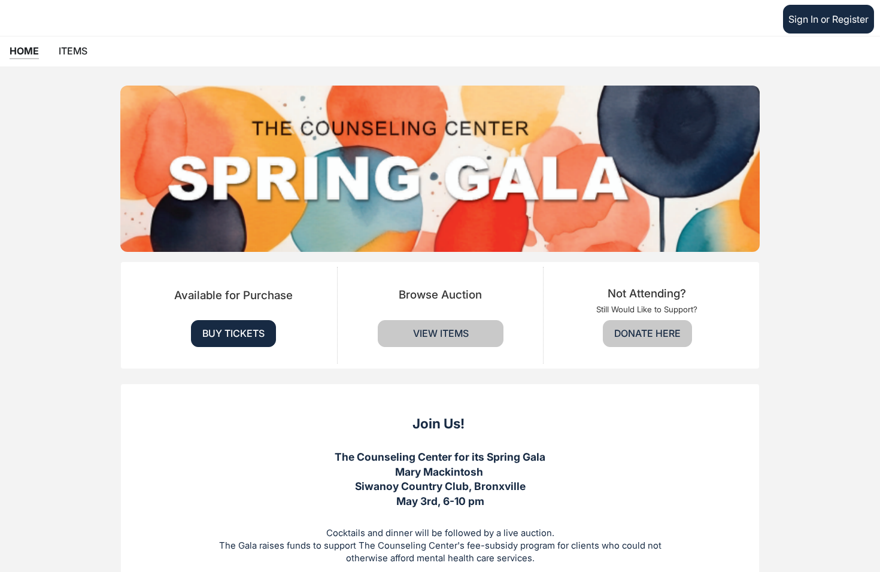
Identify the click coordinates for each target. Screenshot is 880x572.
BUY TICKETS (233, 333)
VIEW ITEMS (441, 333)
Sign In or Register (828, 19)
